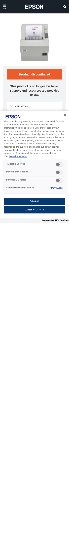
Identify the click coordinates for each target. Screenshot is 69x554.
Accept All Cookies (34, 210)
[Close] (65, 114)
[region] (34, 332)
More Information (18, 156)
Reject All (34, 201)
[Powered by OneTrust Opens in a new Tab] (54, 221)
